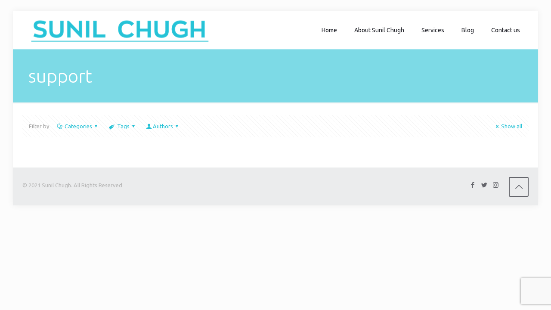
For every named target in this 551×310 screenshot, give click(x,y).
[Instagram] (495, 185)
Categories (78, 126)
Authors (163, 126)
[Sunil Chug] (120, 30)
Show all (511, 126)
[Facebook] (472, 185)
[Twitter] (484, 185)
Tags (123, 126)
